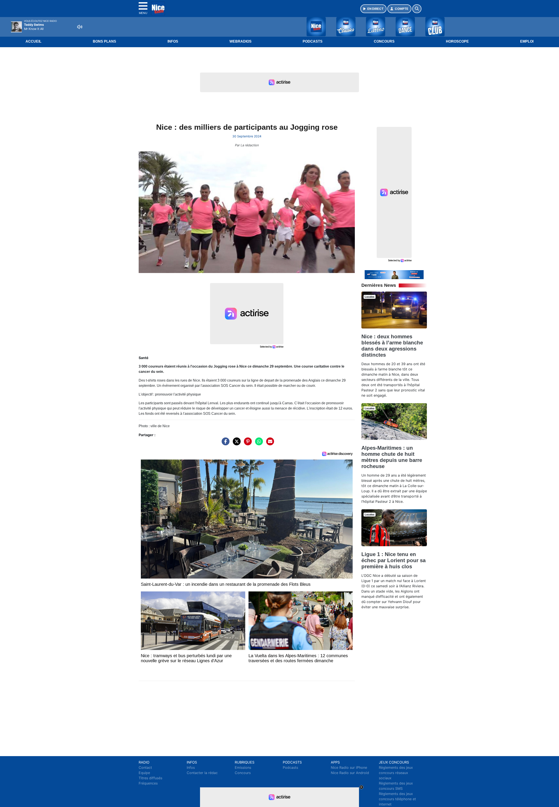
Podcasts (313, 41)
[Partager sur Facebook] (224, 443)
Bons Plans (104, 41)
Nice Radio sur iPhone (349, 767)
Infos (172, 41)
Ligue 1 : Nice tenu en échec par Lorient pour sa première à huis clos (393, 560)
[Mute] (79, 27)
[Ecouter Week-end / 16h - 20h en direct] (394, 274)
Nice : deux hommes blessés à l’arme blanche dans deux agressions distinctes (392, 346)
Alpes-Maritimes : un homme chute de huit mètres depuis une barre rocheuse (391, 457)
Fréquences (148, 783)
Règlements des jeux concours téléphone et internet (397, 798)
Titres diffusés (150, 778)
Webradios (240, 41)
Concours (384, 41)
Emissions (243, 767)
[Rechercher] (416, 8)
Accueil (33, 41)
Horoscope (457, 41)
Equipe (144, 773)
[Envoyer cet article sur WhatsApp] (258, 443)
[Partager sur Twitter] (236, 443)
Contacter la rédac (202, 773)
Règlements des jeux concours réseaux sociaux (396, 772)
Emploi (526, 41)
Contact (145, 767)
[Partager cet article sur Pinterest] (247, 443)
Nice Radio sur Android (350, 773)
